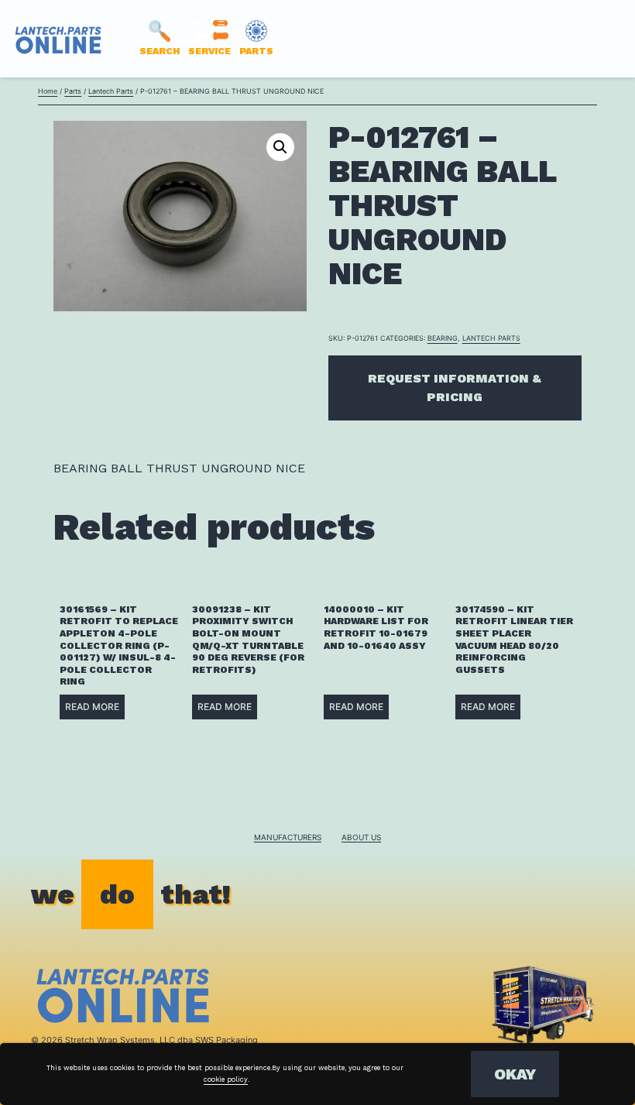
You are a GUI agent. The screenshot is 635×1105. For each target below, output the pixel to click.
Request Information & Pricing (454, 387)
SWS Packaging (226, 1040)
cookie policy (226, 1079)
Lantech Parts (110, 91)
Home (47, 91)
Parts (72, 91)
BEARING (442, 338)
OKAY (515, 1074)
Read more (92, 706)
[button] (280, 147)
